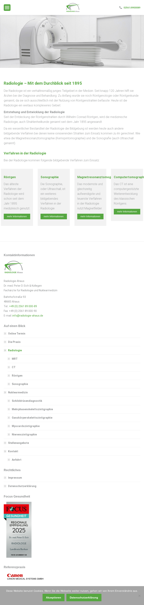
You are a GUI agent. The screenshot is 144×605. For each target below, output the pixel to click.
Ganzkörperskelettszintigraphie (32, 417)
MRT (15, 358)
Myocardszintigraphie (26, 426)
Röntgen (17, 375)
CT (14, 367)
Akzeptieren (53, 597)
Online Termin (16, 333)
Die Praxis (14, 341)
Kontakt (13, 451)
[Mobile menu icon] (7, 7)
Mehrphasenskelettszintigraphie (32, 409)
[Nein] (139, 596)
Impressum (15, 477)
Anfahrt (16, 459)
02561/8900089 (132, 7)
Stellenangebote (18, 442)
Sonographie (20, 384)
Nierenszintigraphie (24, 434)
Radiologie (15, 350)
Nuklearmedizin (18, 392)
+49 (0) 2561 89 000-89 (23, 306)
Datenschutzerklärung (22, 486)
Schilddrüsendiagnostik (27, 400)
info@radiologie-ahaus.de (27, 315)
